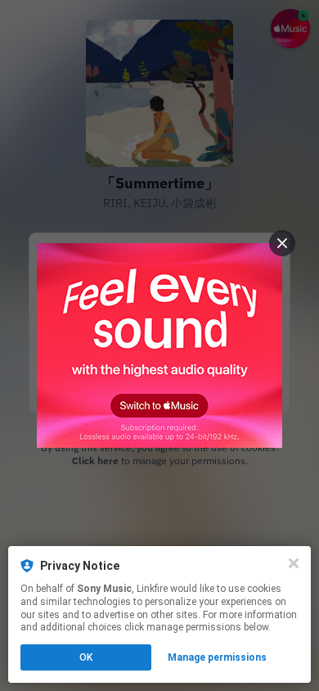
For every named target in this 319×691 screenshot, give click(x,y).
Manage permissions (217, 657)
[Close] (294, 563)
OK (85, 657)
